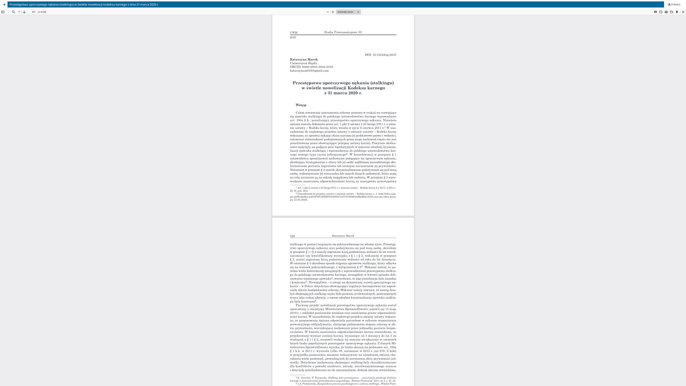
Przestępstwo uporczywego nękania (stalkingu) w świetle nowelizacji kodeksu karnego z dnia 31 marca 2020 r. (84, 4)
